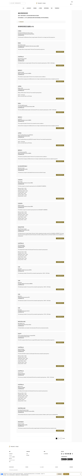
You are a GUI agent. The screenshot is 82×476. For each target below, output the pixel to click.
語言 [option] (71, 4)
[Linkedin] (70, 453)
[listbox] (71, 4)
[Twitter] (72, 453)
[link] (64, 459)
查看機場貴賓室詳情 (60, 51)
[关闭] (80, 474)
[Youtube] (68, 453)
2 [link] (58, 438)
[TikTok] (63, 453)
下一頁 (63, 438)
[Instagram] (61, 453)
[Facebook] (66, 453)
